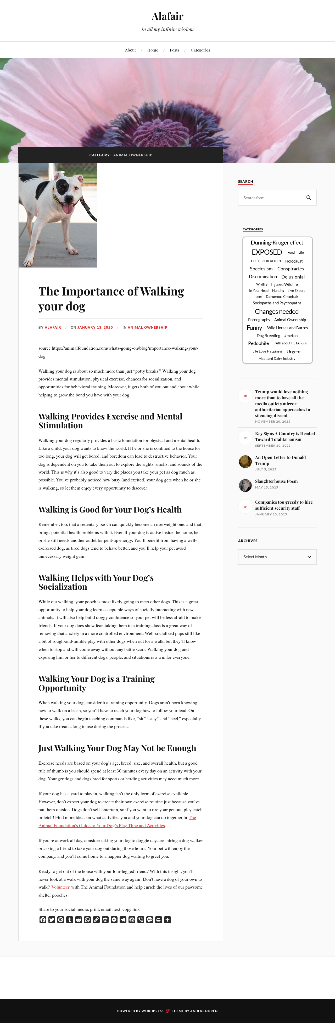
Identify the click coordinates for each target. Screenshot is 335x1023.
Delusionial (293, 277)
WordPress (153, 1011)
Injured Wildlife (284, 284)
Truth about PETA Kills (290, 343)
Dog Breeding (268, 335)
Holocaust (294, 261)
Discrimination (263, 276)
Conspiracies (290, 268)
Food (291, 252)
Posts (174, 50)
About (130, 50)
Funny (254, 327)
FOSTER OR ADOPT (266, 261)
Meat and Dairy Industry (277, 358)
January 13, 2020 (95, 327)
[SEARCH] (309, 198)
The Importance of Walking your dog (111, 298)
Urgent (294, 351)
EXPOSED (267, 252)
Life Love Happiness (268, 351)
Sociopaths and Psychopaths (277, 302)
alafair (53, 327)
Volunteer (60, 887)
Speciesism (261, 268)
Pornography (259, 319)
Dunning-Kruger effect (277, 242)
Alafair (167, 15)
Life (301, 252)
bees (259, 296)
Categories (200, 50)
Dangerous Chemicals (282, 296)
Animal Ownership (147, 327)
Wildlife (261, 284)
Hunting (278, 290)
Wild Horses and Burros (287, 327)
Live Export (296, 290)
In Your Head (259, 290)
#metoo (291, 335)
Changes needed (277, 311)
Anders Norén (204, 1011)
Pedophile (258, 343)
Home (152, 50)
